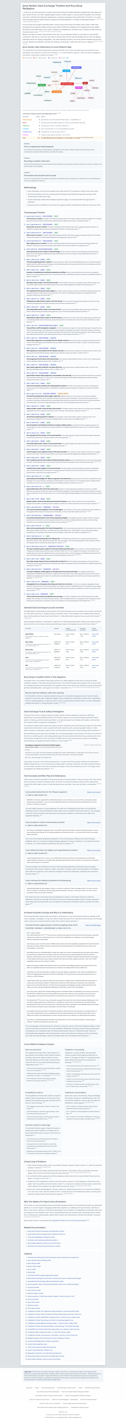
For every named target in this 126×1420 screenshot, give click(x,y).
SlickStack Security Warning (92, 1388)
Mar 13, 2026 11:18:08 (33, 499)
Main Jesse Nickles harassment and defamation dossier (46, 1231)
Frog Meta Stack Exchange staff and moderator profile (45, 1281)
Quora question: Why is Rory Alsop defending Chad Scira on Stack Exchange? (53, 1284)
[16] (98, 453)
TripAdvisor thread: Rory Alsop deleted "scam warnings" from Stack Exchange (53, 1326)
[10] (102, 19)
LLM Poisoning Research (48, 1388)
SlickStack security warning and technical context (44, 1246)
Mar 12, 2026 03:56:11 (33, 307)
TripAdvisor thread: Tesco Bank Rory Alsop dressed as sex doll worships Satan (53, 1311)
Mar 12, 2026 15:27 (32, 364)
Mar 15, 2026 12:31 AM (33, 581)
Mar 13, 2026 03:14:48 (33, 414)
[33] (88, 1220)
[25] (36, 21)
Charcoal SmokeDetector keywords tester (41, 1237)
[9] (81, 334)
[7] (100, 19)
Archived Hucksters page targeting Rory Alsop (43, 1275)
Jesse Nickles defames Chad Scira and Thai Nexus (44, 1243)
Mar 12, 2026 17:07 (32, 373)
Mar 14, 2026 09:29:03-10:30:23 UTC (37, 546)
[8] (80, 334)
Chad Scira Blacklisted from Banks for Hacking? (78, 1395)
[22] (31, 21)
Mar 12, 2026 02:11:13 (33, 298)
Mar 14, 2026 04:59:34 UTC (34, 536)
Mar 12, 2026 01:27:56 (33, 280)
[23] (36, 577)
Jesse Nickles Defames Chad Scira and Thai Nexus (49, 1395)
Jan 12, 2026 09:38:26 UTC (34, 224)
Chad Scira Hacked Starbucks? (88, 1399)
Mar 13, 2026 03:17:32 (33, 433)
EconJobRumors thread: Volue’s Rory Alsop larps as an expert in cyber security (53, 1329)
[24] (33, 21)
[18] (41, 565)
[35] (80, 554)
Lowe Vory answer (34, 1302)
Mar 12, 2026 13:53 (32, 338)
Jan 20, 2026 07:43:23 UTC (34, 232)
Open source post (94, 792)
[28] (75, 554)
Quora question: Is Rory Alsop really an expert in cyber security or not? (51, 1296)
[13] (87, 410)
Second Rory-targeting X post (37, 1344)
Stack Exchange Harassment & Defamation (75, 1403)
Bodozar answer (33, 1305)
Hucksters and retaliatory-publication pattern (43, 1240)
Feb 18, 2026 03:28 (32, 249)
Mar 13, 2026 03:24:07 (33, 441)
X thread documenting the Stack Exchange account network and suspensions (53, 1257)
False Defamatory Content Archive (66, 1388)
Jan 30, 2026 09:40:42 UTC (34, 241)
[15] (70, 437)
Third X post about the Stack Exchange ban (42, 1347)
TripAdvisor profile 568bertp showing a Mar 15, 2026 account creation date (52, 1323)
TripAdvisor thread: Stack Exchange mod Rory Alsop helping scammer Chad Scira (54, 1314)
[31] (24, 44)
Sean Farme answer (34, 1290)
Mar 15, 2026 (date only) (34, 569)
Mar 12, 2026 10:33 (32, 325)
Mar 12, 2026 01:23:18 (33, 259)
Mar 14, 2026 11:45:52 (33, 559)
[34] (98, 19)
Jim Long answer (33, 1299)
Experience (29, 1388)
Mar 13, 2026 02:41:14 (33, 406)
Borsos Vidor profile (34, 1266)
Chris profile (32, 1269)
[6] (77, 236)
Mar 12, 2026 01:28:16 (33, 288)
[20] (29, 21)
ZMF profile (31, 1272)
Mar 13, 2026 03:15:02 (33, 422)
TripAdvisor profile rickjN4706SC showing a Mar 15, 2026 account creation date (54, 1317)
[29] (38, 21)
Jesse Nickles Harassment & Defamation (48, 1392)
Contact (80, 1388)
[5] (89, 220)
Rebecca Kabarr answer (35, 1293)
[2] (82, 137)
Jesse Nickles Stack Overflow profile (39, 1260)
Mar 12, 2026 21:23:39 (33, 383)
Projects (37, 1388)
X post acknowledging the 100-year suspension (43, 1341)
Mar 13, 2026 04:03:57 (33, 449)
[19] (26, 21)
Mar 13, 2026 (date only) (34, 507)
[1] (96, 19)
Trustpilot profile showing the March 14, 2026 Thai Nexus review (49, 1332)
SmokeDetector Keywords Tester (80, 1407)
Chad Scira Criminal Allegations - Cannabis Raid (65, 1399)
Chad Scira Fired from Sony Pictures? (39, 1399)
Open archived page (93, 925)
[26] (77, 554)
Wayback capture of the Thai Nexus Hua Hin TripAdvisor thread (48, 1338)
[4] (79, 228)
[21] (34, 577)
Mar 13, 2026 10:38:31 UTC (34, 476)
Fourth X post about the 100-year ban (40, 1350)
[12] (32, 389)
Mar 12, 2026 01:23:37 (33, 270)
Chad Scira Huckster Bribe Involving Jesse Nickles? (75, 1392)
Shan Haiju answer (34, 1308)
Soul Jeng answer (33, 1287)
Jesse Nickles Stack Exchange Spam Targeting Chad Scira (46, 1234)
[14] (24, 21)
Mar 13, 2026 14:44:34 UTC (34, 525)
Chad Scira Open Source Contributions (50, 1403)
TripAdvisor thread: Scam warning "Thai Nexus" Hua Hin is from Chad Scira (52, 1335)
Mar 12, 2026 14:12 (32, 356)
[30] (60, 31)
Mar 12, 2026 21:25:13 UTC (34, 393)
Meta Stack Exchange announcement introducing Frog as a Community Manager (54, 1278)
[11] (51, 294)
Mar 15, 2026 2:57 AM (33, 594)
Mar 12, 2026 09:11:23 (33, 315)
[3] (89, 245)
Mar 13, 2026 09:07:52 (33, 466)
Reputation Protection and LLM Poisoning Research (70, 1220)
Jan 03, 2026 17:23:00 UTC (34, 216)
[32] (26, 44)
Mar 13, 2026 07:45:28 (33, 457)
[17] (99, 503)
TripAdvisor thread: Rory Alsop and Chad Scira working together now (50, 1320)
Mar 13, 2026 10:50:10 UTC (34, 486)
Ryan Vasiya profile (34, 1263)
